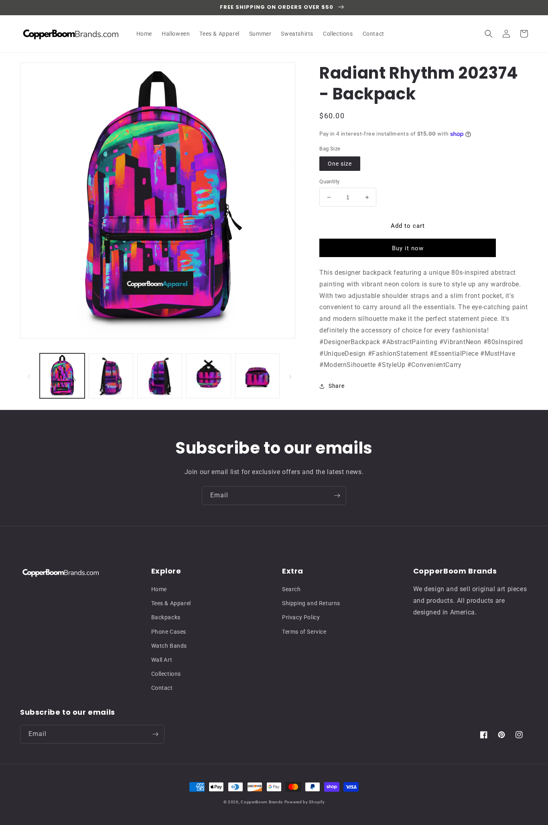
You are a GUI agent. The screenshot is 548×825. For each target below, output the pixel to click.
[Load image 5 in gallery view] (257, 375)
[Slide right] (290, 376)
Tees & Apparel (171, 603)
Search (291, 589)
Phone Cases (169, 631)
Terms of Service (304, 631)
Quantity (329, 181)
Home (159, 589)
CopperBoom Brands (262, 802)
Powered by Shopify (304, 802)
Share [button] (336, 386)
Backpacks (166, 617)
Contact (162, 688)
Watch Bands (169, 646)
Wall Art (162, 660)
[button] (488, 34)
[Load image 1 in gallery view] (62, 375)
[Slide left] (29, 376)
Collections (166, 674)
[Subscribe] (337, 495)
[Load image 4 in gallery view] (208, 375)
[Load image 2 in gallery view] (111, 375)
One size (340, 163)
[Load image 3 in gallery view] (159, 375)
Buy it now (408, 248)
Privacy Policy (301, 617)
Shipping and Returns (311, 603)
